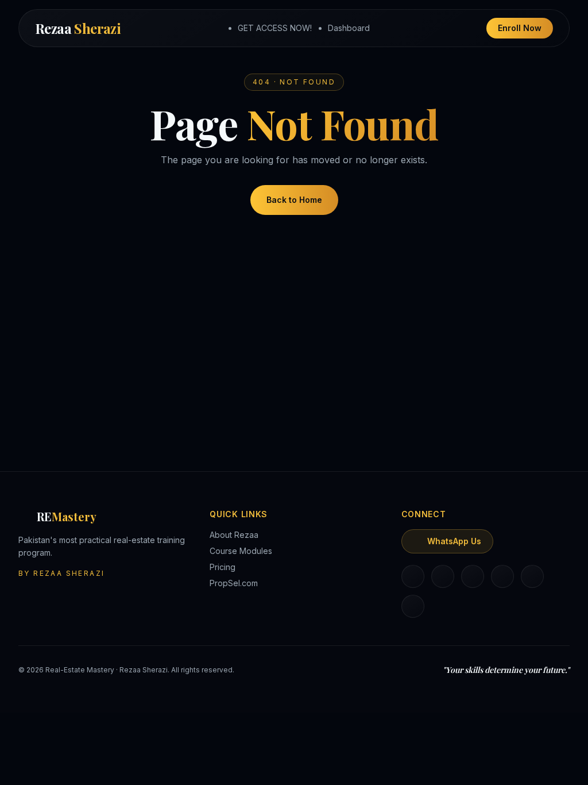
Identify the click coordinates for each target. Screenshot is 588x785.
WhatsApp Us (454, 541)
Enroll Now (519, 28)
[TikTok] (502, 576)
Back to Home (294, 200)
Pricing (222, 567)
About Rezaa (234, 535)
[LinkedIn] (412, 576)
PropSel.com (234, 583)
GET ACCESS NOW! (275, 28)
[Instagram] (442, 576)
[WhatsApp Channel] (412, 606)
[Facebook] (472, 576)
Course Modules (241, 551)
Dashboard (349, 28)
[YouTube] (532, 576)
